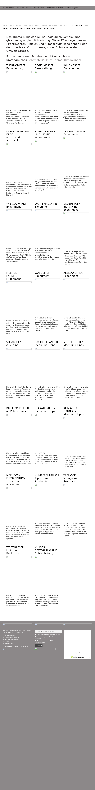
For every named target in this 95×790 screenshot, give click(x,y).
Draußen (44, 25)
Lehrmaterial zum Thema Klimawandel (54, 60)
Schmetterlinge (37, 28)
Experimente (53, 25)
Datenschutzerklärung (12, 639)
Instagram (16, 646)
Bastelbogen (14, 28)
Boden (66, 25)
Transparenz (9, 643)
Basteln (46, 28)
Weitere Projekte (71, 8)
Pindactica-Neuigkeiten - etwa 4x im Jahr (48, 634)
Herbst (25, 25)
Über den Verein (10, 635)
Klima (5, 25)
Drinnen (37, 25)
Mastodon (26, 646)
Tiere (60, 25)
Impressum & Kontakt (12, 637)
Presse (7, 641)
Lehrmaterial (39, 8)
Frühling (11, 25)
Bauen (86, 25)
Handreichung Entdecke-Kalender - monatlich (46, 637)
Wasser (52, 28)
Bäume (5, 28)
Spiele (28, 28)
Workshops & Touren (55, 8)
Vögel (71, 25)
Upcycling (78, 25)
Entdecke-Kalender (24, 8)
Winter (31, 25)
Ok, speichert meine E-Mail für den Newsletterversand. (45, 641)
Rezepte (22, 28)
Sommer (18, 25)
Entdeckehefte (8, 8)
